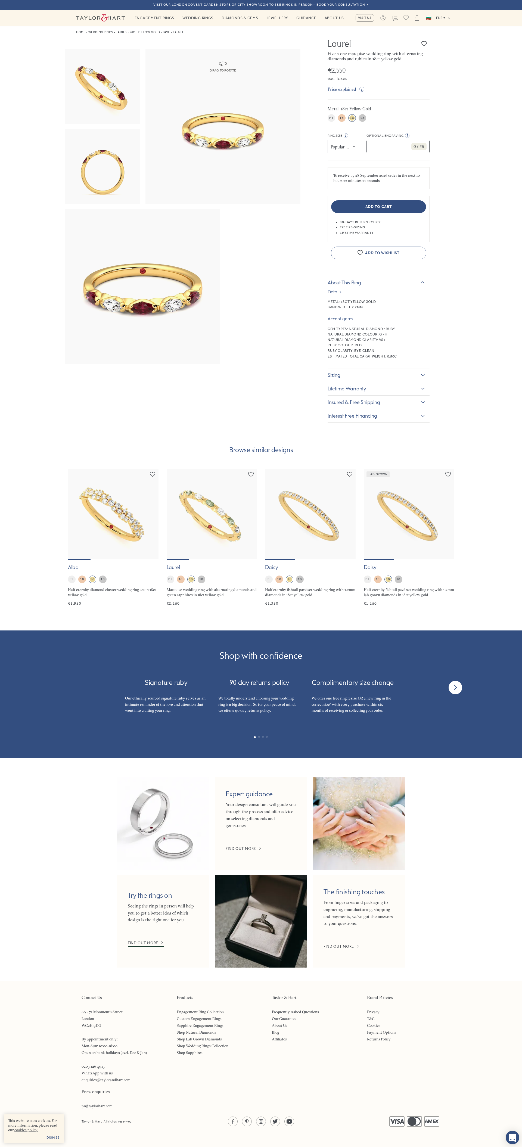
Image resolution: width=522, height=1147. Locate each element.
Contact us (395, 18)
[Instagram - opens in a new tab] (261, 1121)
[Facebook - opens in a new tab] (232, 1121)
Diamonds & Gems (240, 18)
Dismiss (53, 1137)
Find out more (241, 848)
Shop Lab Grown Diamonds (199, 1039)
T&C (371, 1018)
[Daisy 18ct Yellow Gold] (310, 537)
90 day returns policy (252, 710)
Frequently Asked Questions (295, 1011)
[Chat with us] (512, 1137)
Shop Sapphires (190, 1052)
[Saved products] (406, 18)
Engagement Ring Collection (200, 1011)
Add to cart (378, 206)
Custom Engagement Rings (199, 1018)
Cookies (373, 1025)
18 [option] (342, 118)
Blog (275, 1032)
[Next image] (150, 513)
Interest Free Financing (352, 416)
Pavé (166, 32)
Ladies (121, 32)
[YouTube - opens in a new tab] (289, 1121)
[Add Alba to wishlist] (152, 474)
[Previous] (66, 687)
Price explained (342, 89)
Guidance (306, 18)
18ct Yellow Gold (144, 32)
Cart (417, 18)
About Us (334, 18)
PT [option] (331, 118)
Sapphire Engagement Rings (200, 1025)
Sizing (334, 375)
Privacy (373, 1011)
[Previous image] (75, 513)
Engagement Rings (154, 18)
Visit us (365, 18)
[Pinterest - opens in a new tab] (246, 1121)
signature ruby (173, 698)
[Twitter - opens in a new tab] (275, 1121)
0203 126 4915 (93, 1066)
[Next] (455, 687)
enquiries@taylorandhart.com (106, 1079)
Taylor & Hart (100, 18)
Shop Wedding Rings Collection (202, 1045)
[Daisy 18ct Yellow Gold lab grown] (409, 537)
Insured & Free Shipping (354, 402)
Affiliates (279, 1039)
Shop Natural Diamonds (196, 1032)
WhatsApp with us (97, 1073)
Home (80, 32)
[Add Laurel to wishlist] (424, 43)
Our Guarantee (284, 1018)
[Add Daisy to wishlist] (349, 474)
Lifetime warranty (347, 388)
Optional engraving (385, 136)
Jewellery (277, 18)
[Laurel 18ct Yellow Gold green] (212, 537)
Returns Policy (379, 1039)
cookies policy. (26, 1129)
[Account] (383, 18)
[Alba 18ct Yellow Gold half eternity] (113, 537)
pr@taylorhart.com (97, 1106)
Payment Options (381, 1032)
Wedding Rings (197, 18)
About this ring (344, 282)
